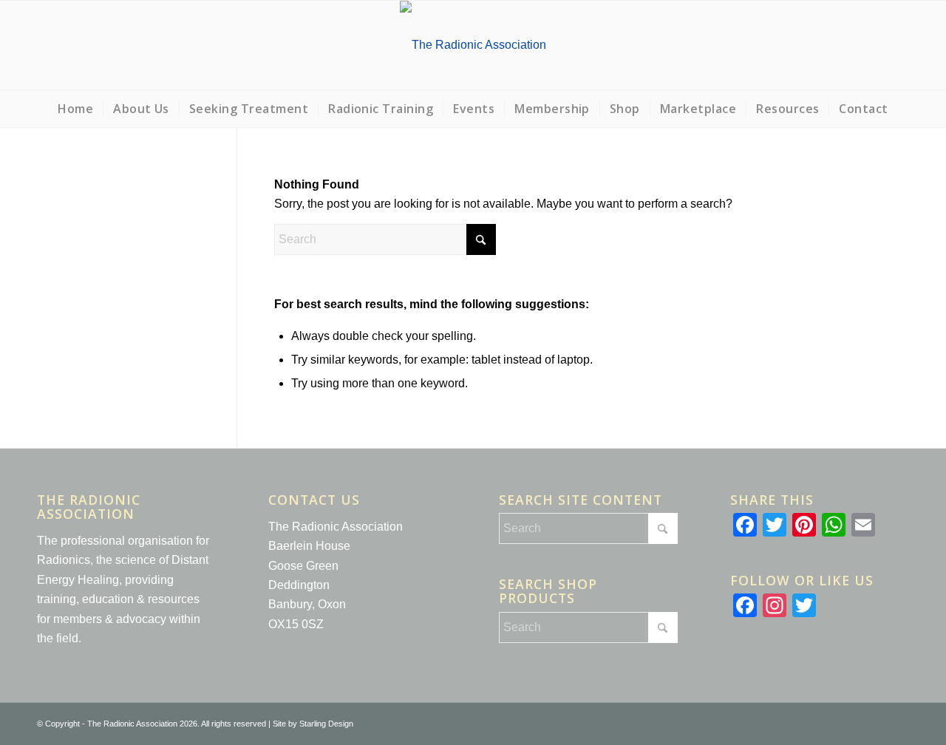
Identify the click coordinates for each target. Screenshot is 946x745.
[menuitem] (75, 108)
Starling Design (326, 723)
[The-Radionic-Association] (473, 45)
